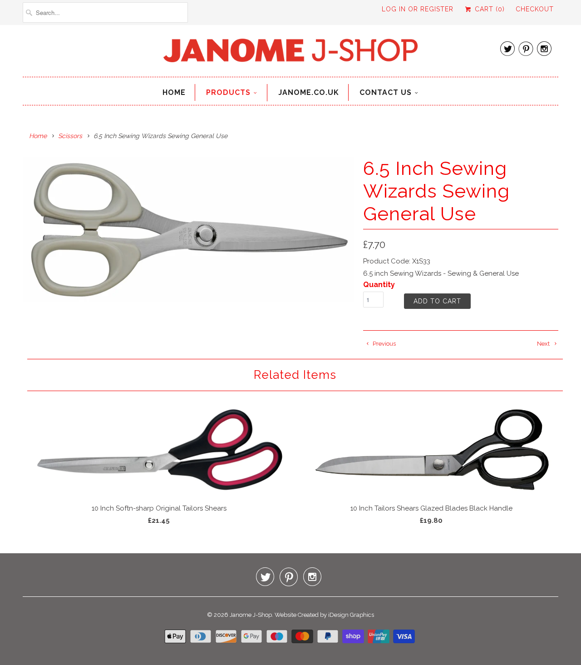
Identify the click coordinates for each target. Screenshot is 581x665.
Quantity (379, 284)
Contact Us (385, 92)
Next (544, 343)
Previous (383, 343)
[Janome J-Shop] (290, 53)
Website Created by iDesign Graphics (324, 614)
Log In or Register (417, 9)
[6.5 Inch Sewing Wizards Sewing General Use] (188, 229)
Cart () (489, 9)
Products (228, 92)
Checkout (535, 9)
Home (174, 92)
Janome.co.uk (308, 92)
